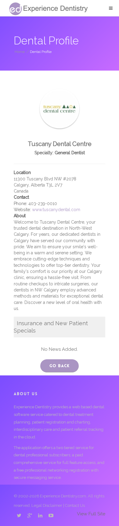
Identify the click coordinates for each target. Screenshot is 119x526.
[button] (111, 8)
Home (20, 52)
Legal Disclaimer (46, 505)
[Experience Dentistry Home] (48, 9)
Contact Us (75, 505)
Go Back (59, 365)
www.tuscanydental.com (56, 209)
